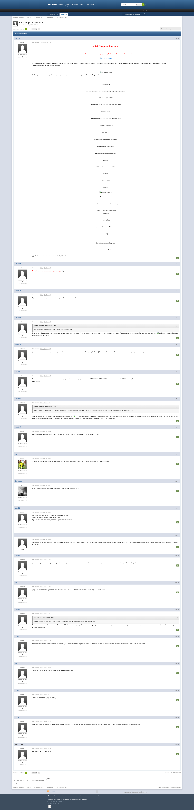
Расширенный (146, 4)
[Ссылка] (106, 58)
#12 (176, 535)
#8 (177, 427)
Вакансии (84, 799)
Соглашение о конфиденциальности (171, 787)
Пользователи (53, 14)
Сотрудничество (93, 795)
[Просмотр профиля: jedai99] (22, 518)
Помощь (53, 791)
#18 (176, 690)
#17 (176, 663)
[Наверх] (97, 791)
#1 (177, 38)
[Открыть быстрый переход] (144, 14)
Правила (159, 787)
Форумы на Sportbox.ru (18, 787)
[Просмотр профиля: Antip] (22, 464)
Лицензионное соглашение (55, 799)
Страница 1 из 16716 (18, 29)
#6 (177, 372)
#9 (177, 454)
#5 (177, 344)
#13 (176, 555)
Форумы (64, 14)
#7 (177, 398)
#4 (177, 318)
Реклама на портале (103, 795)
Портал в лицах (84, 795)
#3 (177, 291)
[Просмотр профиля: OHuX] (22, 727)
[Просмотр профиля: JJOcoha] (22, 274)
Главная (67, 4)
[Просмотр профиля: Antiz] (22, 592)
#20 (176, 744)
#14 (176, 582)
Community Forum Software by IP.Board (137, 791)
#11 (177, 508)
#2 (177, 264)
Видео (81, 4)
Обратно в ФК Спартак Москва (172, 772)
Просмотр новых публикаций (132, 14)
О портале (76, 795)
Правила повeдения (68, 795)
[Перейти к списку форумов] (55, 4)
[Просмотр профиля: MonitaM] (22, 301)
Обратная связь (57, 795)
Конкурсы (67, 5)
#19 (176, 717)
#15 (176, 609)
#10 (176, 481)
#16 (176, 636)
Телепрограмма (90, 4)
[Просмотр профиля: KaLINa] (22, 48)
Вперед (34, 29)
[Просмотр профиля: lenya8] (22, 646)
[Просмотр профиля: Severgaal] (22, 491)
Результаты (75, 4)
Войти (145, 10)
